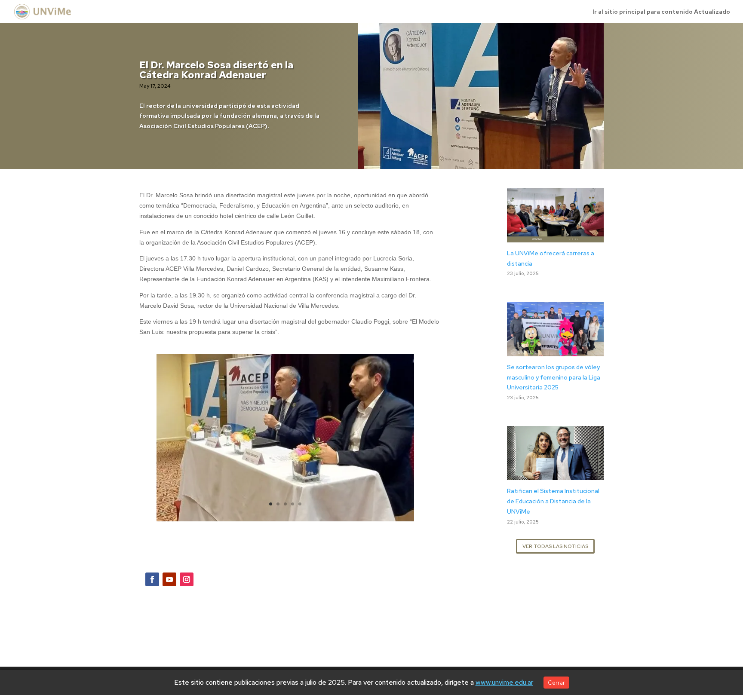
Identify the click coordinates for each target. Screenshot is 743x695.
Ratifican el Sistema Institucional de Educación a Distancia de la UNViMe (553, 501)
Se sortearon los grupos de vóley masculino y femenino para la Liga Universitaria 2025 (553, 377)
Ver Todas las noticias (555, 546)
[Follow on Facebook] (152, 579)
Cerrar (556, 682)
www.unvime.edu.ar (504, 682)
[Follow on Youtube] (169, 579)
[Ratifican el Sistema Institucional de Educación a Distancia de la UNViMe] (555, 475)
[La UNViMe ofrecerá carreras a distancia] (555, 237)
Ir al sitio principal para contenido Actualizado (661, 12)
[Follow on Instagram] (186, 579)
